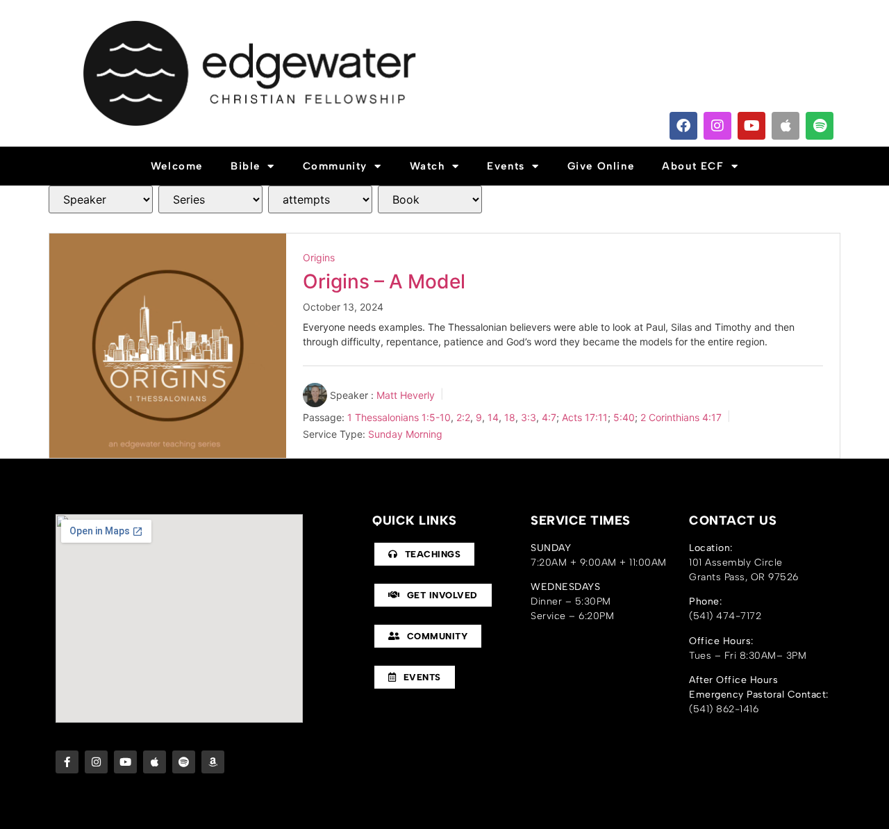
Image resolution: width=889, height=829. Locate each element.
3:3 (528, 416)
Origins (319, 257)
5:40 (624, 416)
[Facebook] (683, 126)
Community (335, 166)
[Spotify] (819, 126)
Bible (245, 166)
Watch (427, 166)
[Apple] (785, 126)
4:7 (549, 416)
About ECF (693, 166)
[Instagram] (717, 126)
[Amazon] (212, 761)
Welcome (177, 166)
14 (493, 416)
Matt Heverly (405, 395)
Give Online (601, 166)
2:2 (463, 416)
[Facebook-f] (67, 761)
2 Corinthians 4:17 (681, 416)
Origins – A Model (384, 281)
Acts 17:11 (585, 416)
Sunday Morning (405, 434)
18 (509, 416)
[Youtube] (751, 126)
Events (506, 166)
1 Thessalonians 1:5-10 (399, 416)
